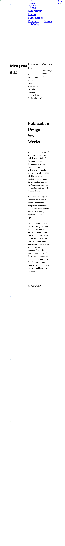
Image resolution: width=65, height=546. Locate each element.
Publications (35, 17)
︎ (5, 538)
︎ (1, 538)
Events (32, 14)
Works (35, 24)
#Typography (34, 285)
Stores (48, 21)
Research (33, 21)
